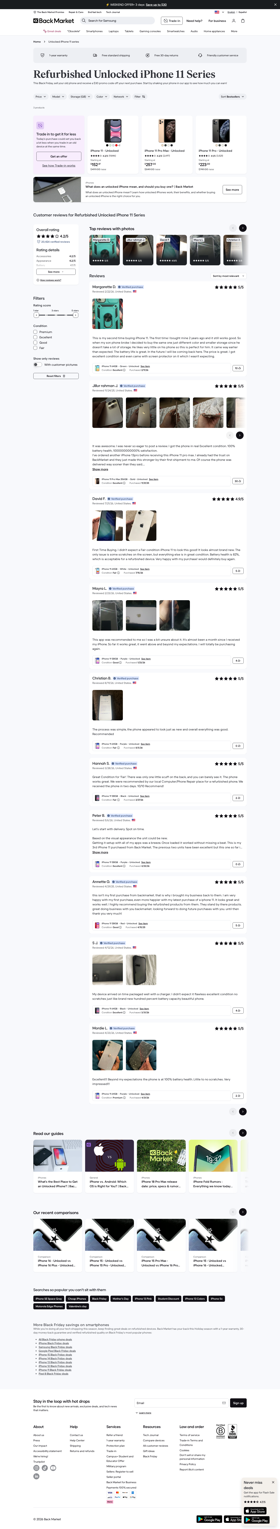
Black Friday (150, 1456)
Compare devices (154, 1440)
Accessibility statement (47, 1451)
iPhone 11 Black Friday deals (55, 1370)
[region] (168, 251)
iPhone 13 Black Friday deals (55, 1362)
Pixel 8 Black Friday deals (53, 1373)
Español (243, 12)
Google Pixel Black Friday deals (57, 1351)
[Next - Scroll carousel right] (243, 228)
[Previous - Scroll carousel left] (233, 228)
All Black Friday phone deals (55, 1339)
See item (145, 366)
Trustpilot (39, 1461)
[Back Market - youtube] (53, 1468)
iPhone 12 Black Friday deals (55, 1366)
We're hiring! (40, 1456)
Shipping (75, 1445)
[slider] (36, 315)
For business (217, 21)
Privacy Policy (188, 1464)
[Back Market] (53, 20)
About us (38, 1435)
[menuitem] (94, 31)
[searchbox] (120, 20)
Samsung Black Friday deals (55, 1347)
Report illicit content (192, 1469)
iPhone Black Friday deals (54, 1343)
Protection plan (115, 1445)
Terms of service (190, 1435)
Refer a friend (114, 1435)
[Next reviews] (243, 1111)
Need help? (194, 21)
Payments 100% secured (121, 1487)
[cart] (243, 21)
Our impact (40, 1445)
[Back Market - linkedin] (36, 1476)
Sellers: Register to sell (119, 1471)
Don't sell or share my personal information (192, 1457)
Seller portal (113, 1477)
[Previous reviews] (233, 1111)
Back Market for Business (121, 1482)
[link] (232, 189)
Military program (116, 1466)
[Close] (273, 1482)
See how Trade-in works (58, 165)
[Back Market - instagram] (36, 1468)
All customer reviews (155, 1445)
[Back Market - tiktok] (45, 1468)
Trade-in (111, 1451)
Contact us (76, 1435)
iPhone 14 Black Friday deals (55, 1358)
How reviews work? (50, 280)
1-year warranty (115, 1440)
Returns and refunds (82, 1451)
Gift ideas (149, 1451)
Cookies (184, 1450)
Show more (100, 469)
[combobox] (41, 97)
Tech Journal (150, 1435)
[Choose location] (220, 12)
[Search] (84, 20)
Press (36, 1440)
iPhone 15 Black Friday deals (55, 1354)
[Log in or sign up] (234, 21)
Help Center (77, 1440)
